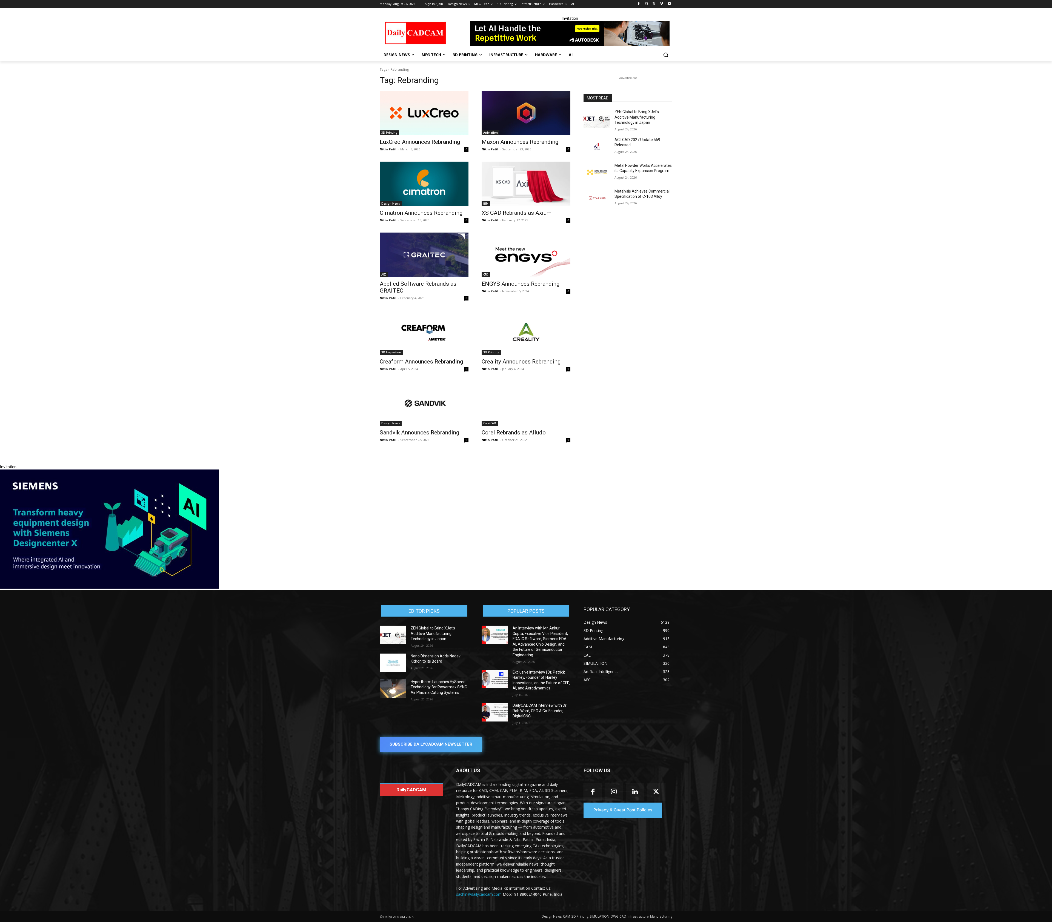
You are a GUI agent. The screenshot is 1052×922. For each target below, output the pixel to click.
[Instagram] (646, 4)
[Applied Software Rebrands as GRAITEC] (424, 255)
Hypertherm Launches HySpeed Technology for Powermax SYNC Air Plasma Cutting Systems (439, 687)
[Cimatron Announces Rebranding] (424, 184)
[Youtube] (669, 4)
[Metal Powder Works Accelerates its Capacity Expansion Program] (597, 172)
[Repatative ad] (569, 33)
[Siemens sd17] (109, 587)
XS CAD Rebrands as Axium (516, 213)
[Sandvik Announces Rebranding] (424, 403)
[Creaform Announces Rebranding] (424, 332)
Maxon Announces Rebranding (520, 142)
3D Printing (389, 132)
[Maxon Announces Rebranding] (526, 113)
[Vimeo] (661, 4)
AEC (383, 274)
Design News (390, 203)
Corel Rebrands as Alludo (514, 432)
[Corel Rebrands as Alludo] (526, 403)
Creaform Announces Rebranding (422, 361)
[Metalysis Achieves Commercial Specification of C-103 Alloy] (597, 198)
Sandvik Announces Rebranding (419, 432)
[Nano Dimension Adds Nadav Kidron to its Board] (393, 663)
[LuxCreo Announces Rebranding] (424, 113)
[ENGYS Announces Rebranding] (526, 255)
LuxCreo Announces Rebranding (420, 142)
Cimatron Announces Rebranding (421, 213)
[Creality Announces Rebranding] (526, 332)
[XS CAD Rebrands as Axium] (526, 184)
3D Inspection (391, 352)
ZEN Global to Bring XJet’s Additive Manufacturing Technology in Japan (636, 117)
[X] (654, 4)
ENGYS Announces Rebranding (520, 283)
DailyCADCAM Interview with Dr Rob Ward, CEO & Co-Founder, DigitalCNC (540, 710)
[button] (665, 54)
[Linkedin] (635, 792)
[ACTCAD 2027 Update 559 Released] (597, 146)
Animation (490, 132)
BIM (485, 203)
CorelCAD (489, 423)
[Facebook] (639, 4)
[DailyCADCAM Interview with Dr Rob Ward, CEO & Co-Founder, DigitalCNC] (495, 712)
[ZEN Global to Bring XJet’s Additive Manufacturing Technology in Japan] (597, 118)
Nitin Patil (388, 149)
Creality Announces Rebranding (521, 361)
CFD (485, 274)
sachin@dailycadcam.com (479, 894)
